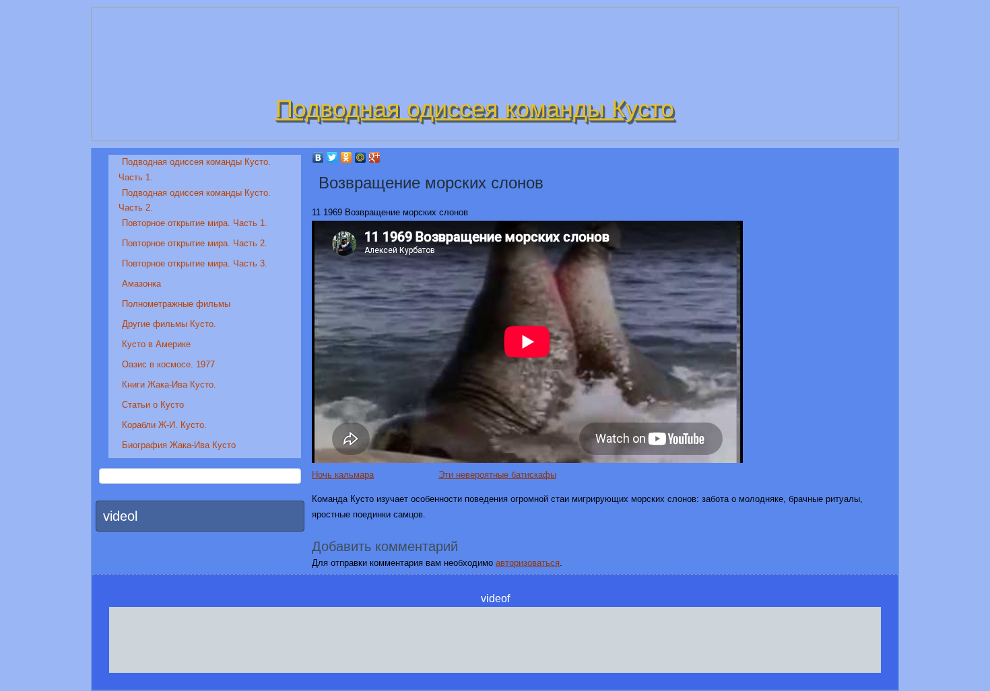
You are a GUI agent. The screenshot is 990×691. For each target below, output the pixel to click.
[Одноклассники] (346, 157)
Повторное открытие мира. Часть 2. (194, 243)
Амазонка (141, 284)
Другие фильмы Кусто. (169, 324)
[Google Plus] (375, 157)
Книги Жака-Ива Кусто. (169, 384)
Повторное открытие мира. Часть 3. (194, 263)
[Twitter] (332, 157)
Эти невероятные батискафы (497, 475)
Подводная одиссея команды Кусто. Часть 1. (195, 169)
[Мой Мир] (361, 157)
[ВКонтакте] (318, 157)
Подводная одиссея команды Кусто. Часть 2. (195, 200)
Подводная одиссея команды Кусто (474, 108)
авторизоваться (528, 563)
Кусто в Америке (156, 344)
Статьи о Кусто (153, 405)
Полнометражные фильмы (176, 304)
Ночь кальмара (343, 475)
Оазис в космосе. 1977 (168, 364)
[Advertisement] (495, 637)
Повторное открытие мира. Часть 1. (194, 223)
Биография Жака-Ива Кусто (179, 445)
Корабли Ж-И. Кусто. (164, 425)
